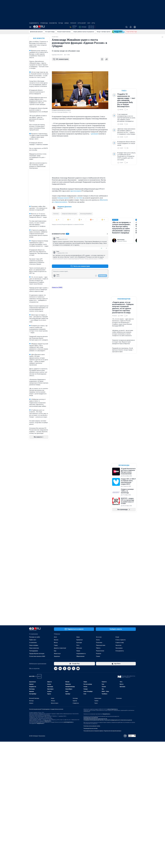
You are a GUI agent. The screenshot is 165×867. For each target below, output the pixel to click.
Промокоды (44, 23)
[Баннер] (118, 31)
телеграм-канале (63, 198)
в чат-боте (78, 198)
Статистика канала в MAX (37, 656)
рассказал (94, 134)
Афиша (66, 23)
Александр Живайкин (86, 213)
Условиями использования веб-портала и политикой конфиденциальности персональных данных (108, 720)
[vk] (60, 668)
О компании (33, 642)
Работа (98, 648)
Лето (77, 645)
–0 (106, 248)
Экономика (119, 648)
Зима (78, 637)
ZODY (88, 23)
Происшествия (100, 645)
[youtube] (78, 668)
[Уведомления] (131, 27)
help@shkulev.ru (40, 723)
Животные (57, 653)
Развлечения (100, 651)
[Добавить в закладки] (102, 59)
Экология (118, 645)
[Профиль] (135, 27)
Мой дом (79, 648)
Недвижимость (34, 23)
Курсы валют (82, 23)
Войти (58, 276)
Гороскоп (73, 23)
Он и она (98, 637)
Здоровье (57, 656)
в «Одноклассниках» (60, 202)
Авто (55, 637)
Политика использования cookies (92, 726)
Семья (98, 656)
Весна (56, 642)
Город (55, 645)
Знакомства (53, 23)
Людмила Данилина (64, 206)
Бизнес (56, 640)
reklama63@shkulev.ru (112, 709)
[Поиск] (126, 27)
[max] (69, 668)
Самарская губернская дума (69, 213)
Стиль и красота (120, 640)
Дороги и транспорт (60, 648)
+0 (101, 248)
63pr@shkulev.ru (106, 714)
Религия (98, 653)
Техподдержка (33, 651)
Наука (78, 651)
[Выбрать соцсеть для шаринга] (106, 59)
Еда (55, 651)
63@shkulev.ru (47, 721)
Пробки (82, 27)
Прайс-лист (32, 640)
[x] (73, 668)
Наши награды (33, 645)
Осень (98, 640)
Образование (80, 656)
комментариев (62, 59)
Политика (55, 213)
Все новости (39, 38)
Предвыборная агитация (36, 653)
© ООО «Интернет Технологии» (37, 736)
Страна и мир (120, 642)
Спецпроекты (120, 651)
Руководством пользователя (91, 717)
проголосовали (75, 191)
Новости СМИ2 (57, 287)
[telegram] (55, 668)
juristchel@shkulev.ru (68, 722)
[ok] (64, 668)
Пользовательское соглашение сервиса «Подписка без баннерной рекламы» (102, 730)
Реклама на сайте (34, 637)
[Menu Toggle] (30, 27)
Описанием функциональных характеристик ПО (95, 718)
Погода (60, 23)
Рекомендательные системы (91, 728)
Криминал (79, 640)
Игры (93, 23)
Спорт (117, 637)
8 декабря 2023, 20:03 (57, 54)
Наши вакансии (34, 648)
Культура (79, 642)
